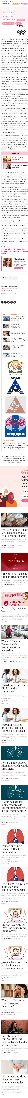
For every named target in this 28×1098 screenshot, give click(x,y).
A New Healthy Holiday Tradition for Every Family (18, 332)
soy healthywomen (8, 16)
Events (5, 8)
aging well (9, 293)
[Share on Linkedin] (20, 34)
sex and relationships (8, 547)
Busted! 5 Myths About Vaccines (14, 609)
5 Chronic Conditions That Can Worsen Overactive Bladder (13, 1079)
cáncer (3, 824)
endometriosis (5, 1055)
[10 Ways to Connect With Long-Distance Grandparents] (6, 347)
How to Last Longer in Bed (13, 449)
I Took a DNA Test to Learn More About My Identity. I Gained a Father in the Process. (18, 318)
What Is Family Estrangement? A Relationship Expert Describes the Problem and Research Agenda (17, 326)
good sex (12, 8)
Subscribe (21, 19)
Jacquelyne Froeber (9, 584)
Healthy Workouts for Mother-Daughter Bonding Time (18, 340)
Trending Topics (8, 440)
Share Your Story (8, 23)
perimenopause (5, 940)
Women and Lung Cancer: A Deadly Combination (11, 849)
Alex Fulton (7, 701)
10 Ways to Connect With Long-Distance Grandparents (17, 347)
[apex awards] (15, 385)
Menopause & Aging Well (21, 26)
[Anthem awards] (15, 404)
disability (4, 663)
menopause (4, 703)
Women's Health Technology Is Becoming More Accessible (10, 645)
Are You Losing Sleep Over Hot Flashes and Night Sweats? (13, 928)
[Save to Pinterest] (24, 31)
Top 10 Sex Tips (11, 443)
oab (2, 1094)
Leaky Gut (19, 443)
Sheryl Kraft (19, 259)
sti (2, 586)
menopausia (4, 742)
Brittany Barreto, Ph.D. (9, 661)
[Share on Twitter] (21, 31)
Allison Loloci (7, 1052)
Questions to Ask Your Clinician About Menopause (14, 688)
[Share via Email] (23, 34)
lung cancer (5, 780)
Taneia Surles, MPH (9, 1092)
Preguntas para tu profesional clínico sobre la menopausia (13, 727)
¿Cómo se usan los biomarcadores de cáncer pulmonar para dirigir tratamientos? (14, 806)
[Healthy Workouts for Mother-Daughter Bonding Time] (6, 339)
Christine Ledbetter (9, 545)
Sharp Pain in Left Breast (9, 442)
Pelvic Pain (22, 445)
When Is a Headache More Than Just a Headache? (12, 1003)
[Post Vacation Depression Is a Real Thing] (7, 166)
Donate (18, 23)
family (21, 28)
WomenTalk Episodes (9, 19)
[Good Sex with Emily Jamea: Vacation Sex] (7, 158)
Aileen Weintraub (8, 938)
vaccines (4, 621)
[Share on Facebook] (18, 31)
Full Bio (18, 268)
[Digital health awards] (15, 367)
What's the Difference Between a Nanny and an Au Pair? (17, 355)
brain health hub (8, 12)
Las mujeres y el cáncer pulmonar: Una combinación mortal (14, 886)
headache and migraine (8, 1014)
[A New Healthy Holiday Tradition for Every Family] (6, 333)
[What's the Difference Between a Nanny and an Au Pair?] (6, 355)
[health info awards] (15, 426)
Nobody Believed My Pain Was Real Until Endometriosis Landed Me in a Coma (14, 1040)
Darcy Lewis (7, 778)
